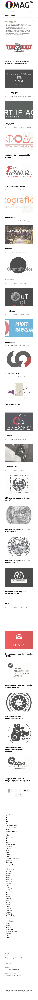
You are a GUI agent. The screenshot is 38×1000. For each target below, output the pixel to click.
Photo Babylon (10, 342)
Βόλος (8, 852)
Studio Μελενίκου (12, 373)
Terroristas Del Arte (12, 404)
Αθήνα (8, 843)
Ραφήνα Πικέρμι (11, 916)
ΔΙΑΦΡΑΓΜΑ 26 (11, 467)
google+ (19, 975)
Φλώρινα (9, 933)
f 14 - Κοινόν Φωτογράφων (15, 186)
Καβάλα (8, 875)
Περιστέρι (9, 910)
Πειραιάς (8, 908)
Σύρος (8, 925)
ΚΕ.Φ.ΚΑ (8, 604)
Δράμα (8, 856)
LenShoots (9, 249)
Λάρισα (8, 893)
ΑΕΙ (7, 818)
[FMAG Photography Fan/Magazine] (19, 7)
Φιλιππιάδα (9, 929)
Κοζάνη (8, 887)
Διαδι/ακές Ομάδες (12, 825)
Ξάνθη (8, 904)
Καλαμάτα (9, 877)
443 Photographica (12, 93)
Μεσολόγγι (9, 900)
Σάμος (8, 920)
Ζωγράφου (9, 862)
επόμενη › (26, 790)
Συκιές (8, 923)
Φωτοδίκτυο (10, 96)
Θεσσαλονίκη (10, 870)
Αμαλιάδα (9, 846)
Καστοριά (9, 881)
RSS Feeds (8, 969)
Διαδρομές (9, 436)
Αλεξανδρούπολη (11, 844)
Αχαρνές (8, 848)
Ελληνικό (9, 860)
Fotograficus (10, 217)
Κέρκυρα (8, 873)
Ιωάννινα (8, 871)
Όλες (7, 816)
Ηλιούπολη (9, 864)
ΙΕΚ (7, 821)
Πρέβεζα (8, 912)
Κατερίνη (8, 883)
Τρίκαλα (8, 927)
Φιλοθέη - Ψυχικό (11, 931)
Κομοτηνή (9, 889)
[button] (10, 15)
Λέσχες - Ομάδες (11, 827)
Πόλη (7, 835)
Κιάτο (7, 885)
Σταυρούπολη (10, 922)
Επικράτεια (9, 837)
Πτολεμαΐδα (9, 914)
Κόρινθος (9, 891)
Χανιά (8, 937)
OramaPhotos (10, 280)
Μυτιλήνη (9, 902)
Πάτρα (8, 906)
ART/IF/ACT (9, 124)
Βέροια (8, 850)
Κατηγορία (9, 814)
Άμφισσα (9, 839)
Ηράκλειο (9, 866)
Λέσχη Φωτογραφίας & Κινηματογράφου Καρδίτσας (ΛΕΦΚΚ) (15, 749)
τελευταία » (19, 795)
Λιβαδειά (8, 898)
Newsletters (15, 969)
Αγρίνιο (8, 841)
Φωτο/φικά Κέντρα (12, 831)
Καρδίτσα (9, 879)
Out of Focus (10, 311)
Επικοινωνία (19, 958)
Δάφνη (8, 854)
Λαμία (8, 895)
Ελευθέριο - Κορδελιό (12, 858)
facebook (8, 975)
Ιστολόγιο (8, 964)
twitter (14, 975)
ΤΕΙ (7, 820)
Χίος (7, 935)
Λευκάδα (8, 896)
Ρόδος (8, 918)
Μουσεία (8, 829)
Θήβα (7, 868)
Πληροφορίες (9, 958)
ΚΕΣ (7, 823)
